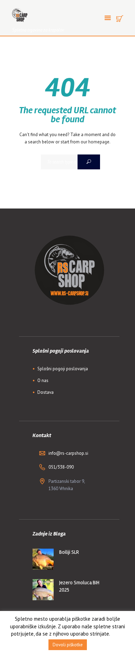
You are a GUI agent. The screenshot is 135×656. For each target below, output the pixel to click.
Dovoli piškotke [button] (68, 645)
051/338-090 (61, 467)
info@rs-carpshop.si (68, 453)
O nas (42, 380)
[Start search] (89, 161)
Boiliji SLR (69, 552)
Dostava (45, 392)
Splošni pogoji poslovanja (62, 369)
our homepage (95, 142)
